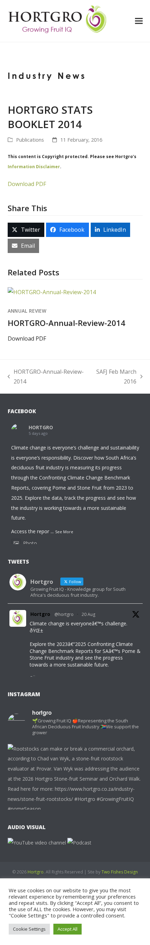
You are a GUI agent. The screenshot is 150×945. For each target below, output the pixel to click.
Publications (30, 139)
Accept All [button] (67, 929)
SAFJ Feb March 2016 (113, 377)
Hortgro (40, 614)
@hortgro (64, 614)
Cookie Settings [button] (29, 929)
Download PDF (27, 184)
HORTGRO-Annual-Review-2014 (66, 323)
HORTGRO (41, 427)
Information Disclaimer (34, 167)
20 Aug (88, 614)
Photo (30, 543)
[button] (139, 21)
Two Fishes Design (120, 872)
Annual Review (27, 311)
